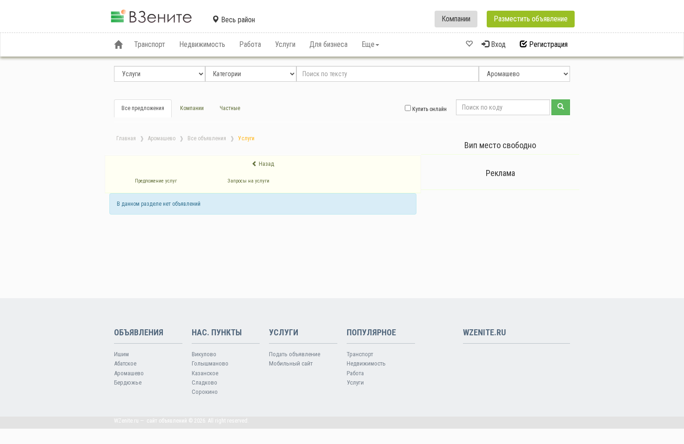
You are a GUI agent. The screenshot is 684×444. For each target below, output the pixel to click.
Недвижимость (366, 363)
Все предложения (142, 108)
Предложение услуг (156, 181)
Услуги (355, 382)
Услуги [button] (285, 44)
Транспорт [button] (149, 44)
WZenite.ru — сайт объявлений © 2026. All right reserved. (181, 421)
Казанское (205, 373)
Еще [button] (368, 44)
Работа (355, 373)
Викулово (204, 354)
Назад (265, 164)
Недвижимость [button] (202, 44)
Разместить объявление (531, 18)
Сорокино (205, 391)
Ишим (121, 354)
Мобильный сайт (291, 363)
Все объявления (207, 138)
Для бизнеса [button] (328, 44)
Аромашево (161, 138)
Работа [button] (250, 44)
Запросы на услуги (248, 181)
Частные (230, 108)
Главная (126, 138)
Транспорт (360, 354)
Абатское (125, 363)
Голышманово (210, 363)
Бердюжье (127, 382)
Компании (456, 18)
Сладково (204, 382)
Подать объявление (294, 354)
